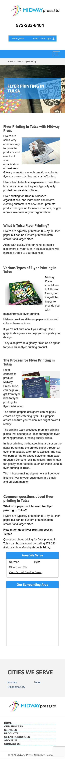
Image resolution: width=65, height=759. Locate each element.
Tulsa (37, 561)
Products (11, 733)
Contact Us (12, 744)
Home (10, 61)
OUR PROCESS (13, 726)
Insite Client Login (41, 38)
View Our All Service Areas (25, 572)
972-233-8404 (30, 25)
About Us (10, 740)
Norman (14, 561)
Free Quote (18, 38)
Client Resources (17, 737)
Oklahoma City (18, 567)
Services (10, 730)
